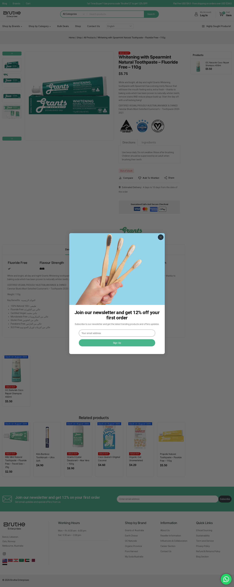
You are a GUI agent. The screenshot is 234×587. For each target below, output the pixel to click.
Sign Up (117, 342)
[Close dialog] (160, 237)
